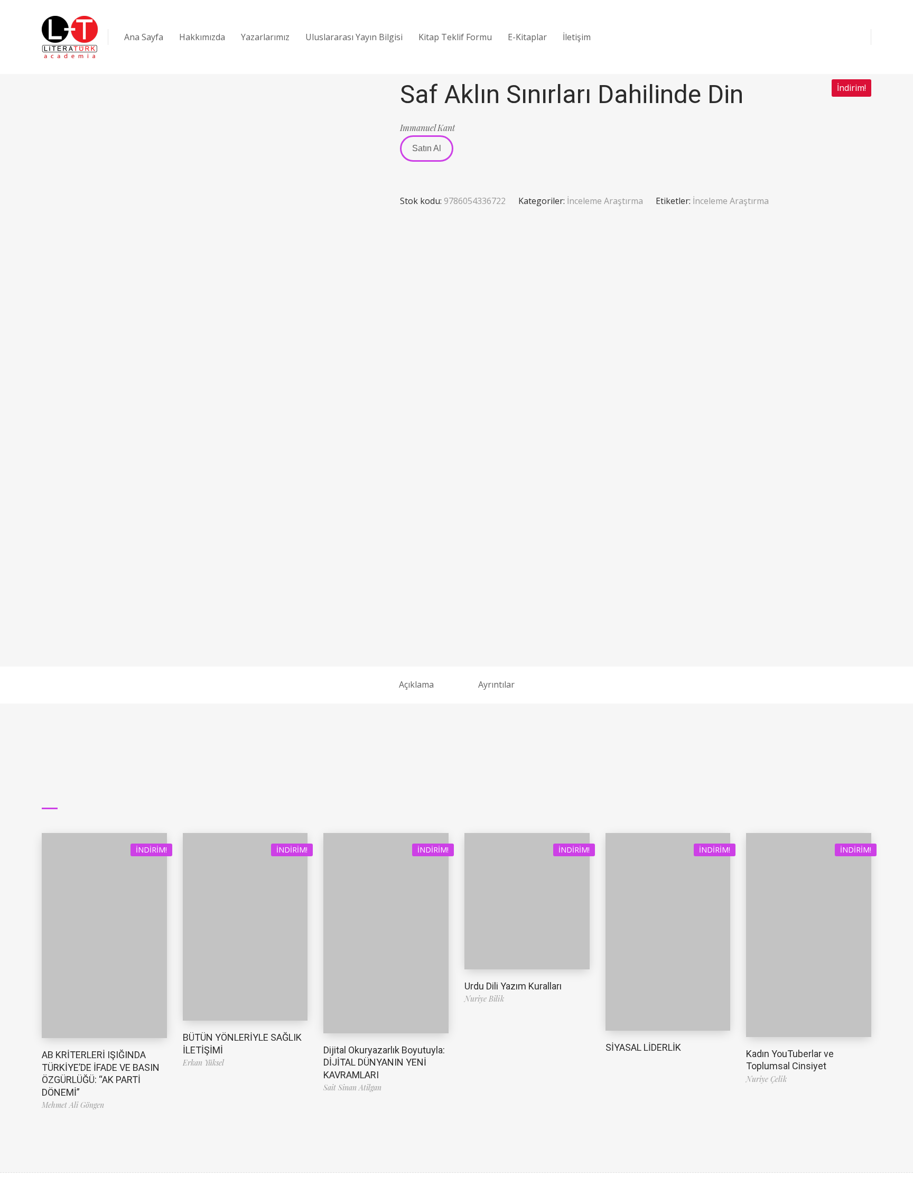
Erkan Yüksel (203, 1063)
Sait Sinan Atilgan (352, 1087)
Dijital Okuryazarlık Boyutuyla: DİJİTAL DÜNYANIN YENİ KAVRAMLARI (384, 1062)
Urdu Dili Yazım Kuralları (513, 986)
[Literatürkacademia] (70, 37)
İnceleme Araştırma (605, 201)
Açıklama (416, 684)
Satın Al (426, 148)
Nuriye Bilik (484, 999)
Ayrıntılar (496, 684)
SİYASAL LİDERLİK (643, 1047)
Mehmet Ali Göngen (73, 1105)
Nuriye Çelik (766, 1079)
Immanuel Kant (427, 127)
